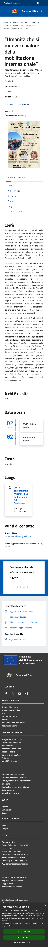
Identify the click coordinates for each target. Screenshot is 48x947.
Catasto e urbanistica (11, 754)
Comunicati (7, 809)
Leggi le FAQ (7, 883)
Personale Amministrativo (13, 722)
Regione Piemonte (12, 3)
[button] (24, 942)
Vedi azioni (22, 104)
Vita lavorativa (8, 745)
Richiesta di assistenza (12, 886)
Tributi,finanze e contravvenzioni (16, 780)
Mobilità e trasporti (10, 761)
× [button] (45, 905)
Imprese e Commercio (11, 748)
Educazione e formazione (13, 774)
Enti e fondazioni (9, 716)
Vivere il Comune (19, 22)
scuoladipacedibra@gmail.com (18, 536)
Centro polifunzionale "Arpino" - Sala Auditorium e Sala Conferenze (21, 495)
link (10, 926)
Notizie (5, 806)
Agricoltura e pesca (10, 793)
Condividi (9, 104)
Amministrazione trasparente (15, 900)
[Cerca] (42, 11)
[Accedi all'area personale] (38, 3)
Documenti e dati (9, 725)
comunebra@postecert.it (17, 863)
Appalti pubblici (8, 751)
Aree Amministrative (11, 710)
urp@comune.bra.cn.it (17, 860)
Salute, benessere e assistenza (15, 786)
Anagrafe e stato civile (12, 739)
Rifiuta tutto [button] (24, 937)
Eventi (33, 22)
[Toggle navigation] (5, 11)
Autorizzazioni (8, 790)
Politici (5, 719)
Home (5, 22)
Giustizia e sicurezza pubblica (15, 777)
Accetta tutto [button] (24, 931)
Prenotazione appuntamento (14, 877)
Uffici (4, 713)
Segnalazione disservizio (12, 880)
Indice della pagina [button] (16, 177)
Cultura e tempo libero (12, 742)
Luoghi (5, 828)
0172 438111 (16, 851)
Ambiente (6, 783)
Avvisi (4, 812)
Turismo (5, 757)
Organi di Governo (10, 707)
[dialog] (24, 925)
